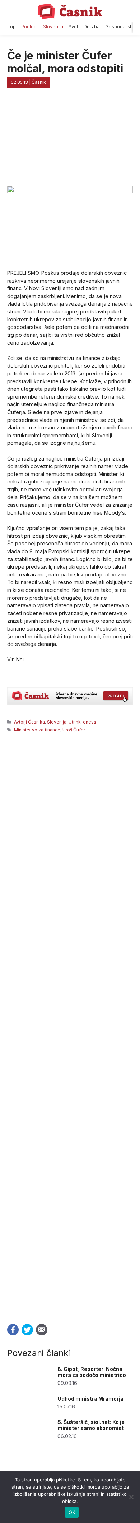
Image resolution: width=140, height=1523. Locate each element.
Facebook (13, 1329)
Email (41, 1329)
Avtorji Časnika (29, 722)
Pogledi (29, 26)
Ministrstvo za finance (37, 730)
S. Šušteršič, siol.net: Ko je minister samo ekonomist (91, 1425)
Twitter (27, 1329)
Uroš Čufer (73, 730)
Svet (73, 26)
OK (72, 1512)
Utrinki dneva (82, 722)
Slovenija (53, 26)
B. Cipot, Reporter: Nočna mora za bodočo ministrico (91, 1372)
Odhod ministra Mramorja (90, 1399)
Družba (92, 26)
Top (11, 26)
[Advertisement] (70, 1026)
